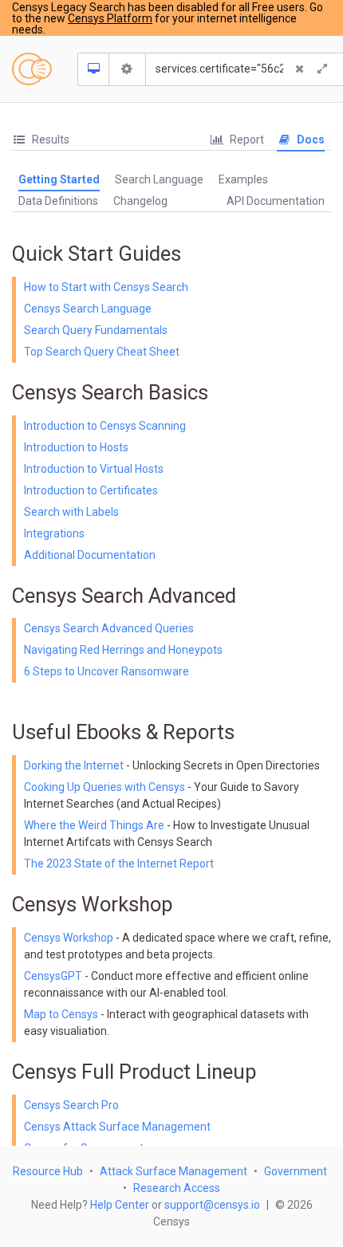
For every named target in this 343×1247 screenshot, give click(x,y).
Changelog (140, 201)
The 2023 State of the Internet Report (119, 863)
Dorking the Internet (75, 765)
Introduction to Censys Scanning (105, 425)
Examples (243, 179)
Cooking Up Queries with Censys (105, 787)
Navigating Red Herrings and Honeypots (123, 649)
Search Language (159, 179)
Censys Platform (110, 18)
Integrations (54, 533)
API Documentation (276, 201)
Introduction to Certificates (91, 490)
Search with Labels (71, 511)
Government (295, 1171)
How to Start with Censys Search (106, 287)
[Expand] (322, 69)
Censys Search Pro (71, 1105)
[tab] (40, 140)
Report (245, 139)
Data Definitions (58, 201)
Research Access (176, 1188)
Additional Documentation (90, 555)
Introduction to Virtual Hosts (94, 468)
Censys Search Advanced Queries (109, 628)
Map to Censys (61, 1014)
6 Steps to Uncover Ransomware (106, 671)
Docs (309, 139)
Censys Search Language (88, 308)
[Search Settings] (127, 69)
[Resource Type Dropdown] (93, 69)
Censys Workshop (68, 937)
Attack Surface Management (173, 1171)
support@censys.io (212, 1204)
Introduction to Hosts (76, 447)
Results (49, 139)
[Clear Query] (300, 69)
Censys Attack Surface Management (117, 1126)
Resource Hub (48, 1171)
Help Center (119, 1204)
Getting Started (59, 179)
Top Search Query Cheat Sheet (101, 351)
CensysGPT (53, 976)
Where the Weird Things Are (95, 825)
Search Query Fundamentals (96, 330)
